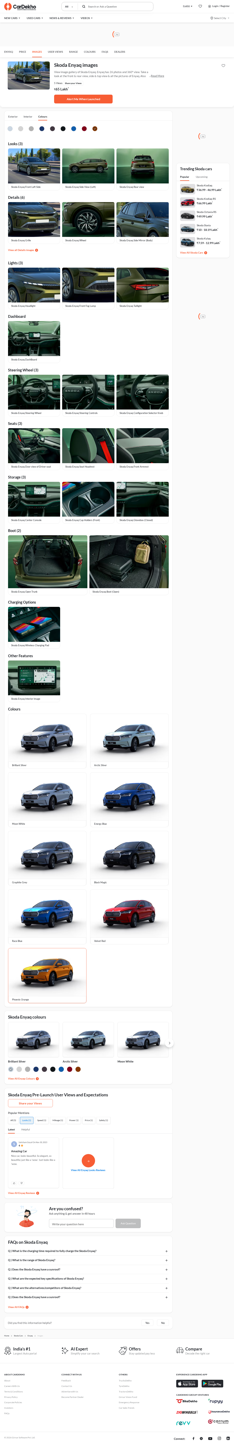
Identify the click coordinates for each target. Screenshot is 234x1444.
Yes (147, 1322)
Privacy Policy (11, 1397)
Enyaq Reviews (26, 1192)
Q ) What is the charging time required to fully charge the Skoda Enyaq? (52, 1251)
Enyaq (8, 51)
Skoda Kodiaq (204, 185)
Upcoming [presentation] (201, 176)
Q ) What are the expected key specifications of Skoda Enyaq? (46, 1278)
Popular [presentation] (184, 176)
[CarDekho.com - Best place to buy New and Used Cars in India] (20, 6)
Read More (157, 75)
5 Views (58, 83)
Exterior (13, 116)
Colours (42, 116)
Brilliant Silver (17, 1061)
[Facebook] (193, 1438)
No (163, 1322)
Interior (28, 116)
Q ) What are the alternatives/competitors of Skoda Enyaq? (44, 1287)
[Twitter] (201, 1438)
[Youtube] (210, 1438)
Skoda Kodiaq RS (206, 198)
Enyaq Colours (26, 1078)
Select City (220, 18)
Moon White (125, 1061)
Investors (8, 1407)
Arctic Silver (70, 1061)
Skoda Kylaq (204, 238)
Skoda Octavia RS (206, 211)
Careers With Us (12, 1386)
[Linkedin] (228, 1438)
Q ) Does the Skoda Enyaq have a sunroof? (34, 1269)
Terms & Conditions (13, 1391)
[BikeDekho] (187, 1401)
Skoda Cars (196, 252)
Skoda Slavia (204, 225)
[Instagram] (219, 1438)
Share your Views (30, 1103)
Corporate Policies (13, 1402)
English (186, 6)
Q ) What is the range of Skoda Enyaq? (31, 1260)
